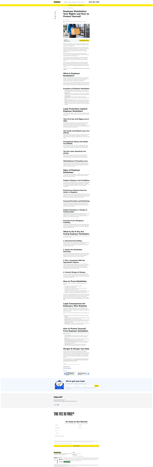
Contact (82, 2)
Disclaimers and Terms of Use (72, 466)
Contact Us (79, 453)
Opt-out (77, 456)
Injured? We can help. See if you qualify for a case (76, 5)
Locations (69, 2)
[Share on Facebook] (55, 12)
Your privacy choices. (67, 461)
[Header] (57, 2)
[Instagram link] (57, 461)
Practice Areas (74, 2)
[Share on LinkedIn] (55, 16)
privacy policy (70, 443)
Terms (63, 443)
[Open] (84, 2)
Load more (55, 404)
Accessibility (74, 456)
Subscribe (96, 385)
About (79, 2)
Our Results (66, 2)
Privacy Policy (67, 466)
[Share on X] (55, 14)
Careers (77, 453)
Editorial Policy (81, 456)
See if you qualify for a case (84, 40)
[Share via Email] (55, 18)
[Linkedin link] (57, 462)
